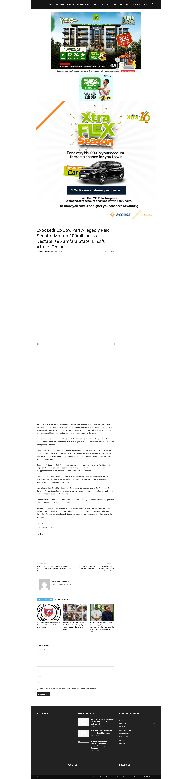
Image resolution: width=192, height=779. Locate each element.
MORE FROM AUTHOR (62, 599)
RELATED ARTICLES (45, 599)
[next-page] (41, 636)
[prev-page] (38, 636)
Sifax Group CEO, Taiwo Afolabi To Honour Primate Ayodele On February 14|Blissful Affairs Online (54, 568)
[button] (152, 5)
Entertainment (83, 4)
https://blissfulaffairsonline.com (61, 584)
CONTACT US (136, 4)
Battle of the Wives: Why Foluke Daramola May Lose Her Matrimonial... (102, 722)
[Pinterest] (49, 256)
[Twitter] (44, 256)
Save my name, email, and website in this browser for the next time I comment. (68, 688)
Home (146, 4)
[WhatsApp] (54, 256)
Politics (70, 4)
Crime (114, 4)
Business (60, 4)
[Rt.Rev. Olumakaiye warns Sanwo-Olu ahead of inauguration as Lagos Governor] (83, 744)
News (51, 4)
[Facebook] (39, 256)
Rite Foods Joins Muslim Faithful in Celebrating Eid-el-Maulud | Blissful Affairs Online (48, 625)
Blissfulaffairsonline (45, 251)
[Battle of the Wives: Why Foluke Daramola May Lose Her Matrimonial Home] (83, 722)
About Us (124, 4)
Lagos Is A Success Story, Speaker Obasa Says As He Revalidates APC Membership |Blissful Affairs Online (96, 568)
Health (105, 4)
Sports (96, 4)
